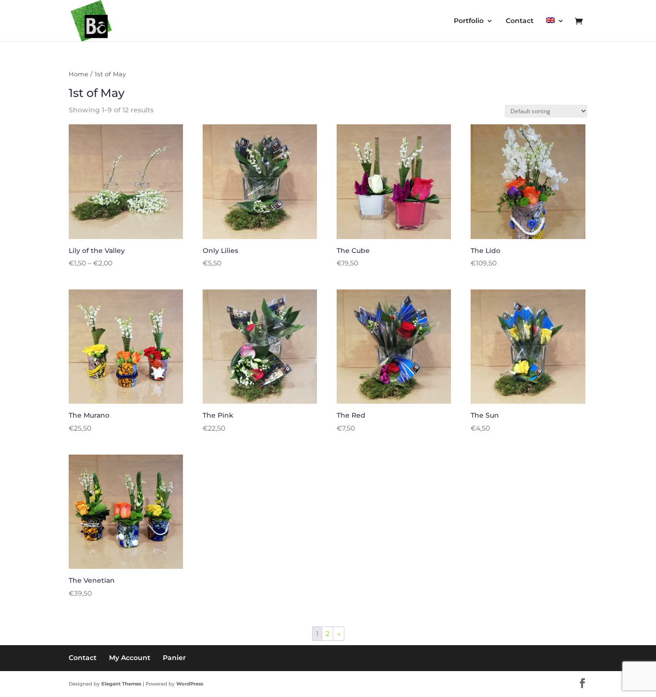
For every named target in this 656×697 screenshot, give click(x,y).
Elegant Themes (121, 684)
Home (78, 74)
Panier (174, 657)
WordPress (189, 684)
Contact (520, 21)
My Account (129, 657)
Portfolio (469, 21)
